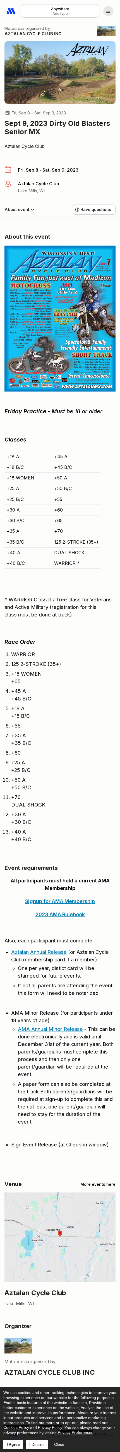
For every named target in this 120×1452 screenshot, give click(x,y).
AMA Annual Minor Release (50, 1029)
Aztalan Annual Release (39, 952)
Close (59, 1444)
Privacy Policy (50, 1427)
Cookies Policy (16, 1427)
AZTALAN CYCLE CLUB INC (32, 33)
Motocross (14, 28)
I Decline (37, 1444)
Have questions (95, 209)
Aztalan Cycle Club (24, 146)
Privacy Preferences (75, 1432)
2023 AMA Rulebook (60, 914)
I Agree (13, 1444)
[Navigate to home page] (11, 11)
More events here (98, 1184)
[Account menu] (108, 11)
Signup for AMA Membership (60, 901)
